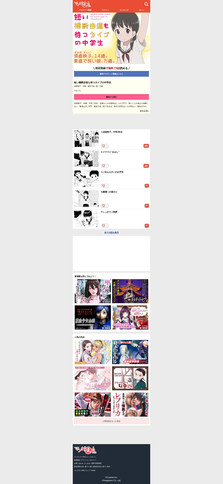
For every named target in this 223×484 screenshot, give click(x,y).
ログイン (105, 10)
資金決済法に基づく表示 (101, 466)
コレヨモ (77, 470)
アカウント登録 (85, 10)
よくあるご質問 (89, 463)
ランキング (124, 10)
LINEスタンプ (85, 470)
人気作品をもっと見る (111, 421)
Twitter (93, 470)
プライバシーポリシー (88, 460)
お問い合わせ (78, 463)
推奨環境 (98, 463)
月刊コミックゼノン (89, 457)
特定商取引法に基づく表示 (83, 466)
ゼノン (141, 10)
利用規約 (77, 460)
